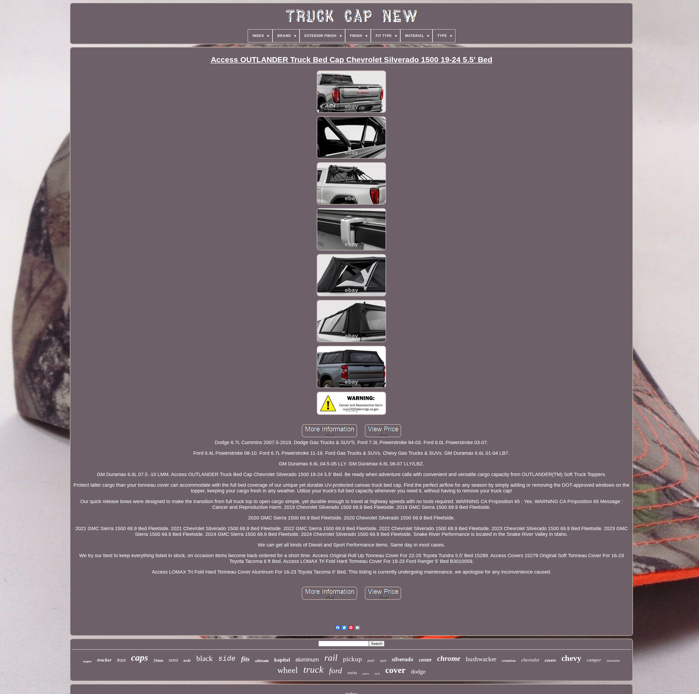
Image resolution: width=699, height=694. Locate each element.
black (204, 658)
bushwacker (481, 659)
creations (509, 660)
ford (335, 670)
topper (87, 661)
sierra (365, 673)
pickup (352, 659)
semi (173, 660)
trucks (352, 673)
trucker (104, 660)
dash (383, 661)
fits (245, 659)
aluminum (307, 660)
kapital (282, 660)
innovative (613, 661)
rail (330, 658)
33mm (158, 660)
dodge (418, 671)
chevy (571, 658)
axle (187, 660)
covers (550, 660)
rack (377, 673)
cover (395, 670)
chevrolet (530, 660)
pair (371, 660)
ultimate (262, 661)
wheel (287, 670)
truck (313, 669)
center (425, 660)
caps (139, 657)
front (121, 660)
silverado (402, 659)
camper (594, 660)
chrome (448, 658)
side (227, 659)
